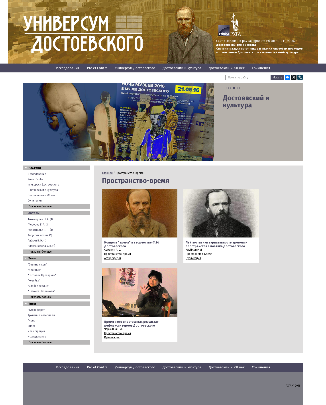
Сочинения (261, 68)
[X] (294, 77)
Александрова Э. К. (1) (41, 245)
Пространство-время (117, 253)
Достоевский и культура (182, 68)
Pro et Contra (97, 68)
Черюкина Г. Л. (113, 329)
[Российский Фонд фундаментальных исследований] (224, 34)
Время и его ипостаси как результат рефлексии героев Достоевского (131, 323)
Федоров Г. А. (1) (38, 224)
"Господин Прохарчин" (42, 275)
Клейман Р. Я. (194, 249)
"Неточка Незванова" (41, 291)
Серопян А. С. (112, 249)
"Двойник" (34, 269)
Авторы (33, 213)
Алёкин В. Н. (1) (37, 240)
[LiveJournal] (300, 77)
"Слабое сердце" (38, 285)
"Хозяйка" (34, 280)
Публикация (193, 258)
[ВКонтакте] (287, 77)
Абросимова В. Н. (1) (40, 229)
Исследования (68, 68)
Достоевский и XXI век (227, 68)
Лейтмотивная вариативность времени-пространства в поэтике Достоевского (216, 244)
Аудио (31, 320)
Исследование (37, 336)
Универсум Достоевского (135, 68)
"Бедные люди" (37, 264)
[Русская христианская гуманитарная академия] (235, 34)
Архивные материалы (41, 315)
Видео (31, 325)
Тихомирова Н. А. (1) (40, 219)
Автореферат (36, 309)
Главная (107, 173)
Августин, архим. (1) (40, 235)
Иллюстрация (36, 331)
